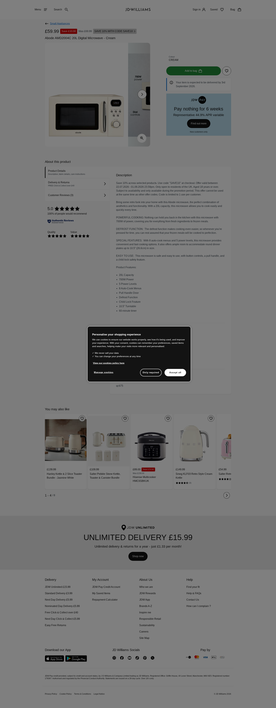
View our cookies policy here (109, 364)
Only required (150, 374)
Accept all (175, 374)
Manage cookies (104, 374)
